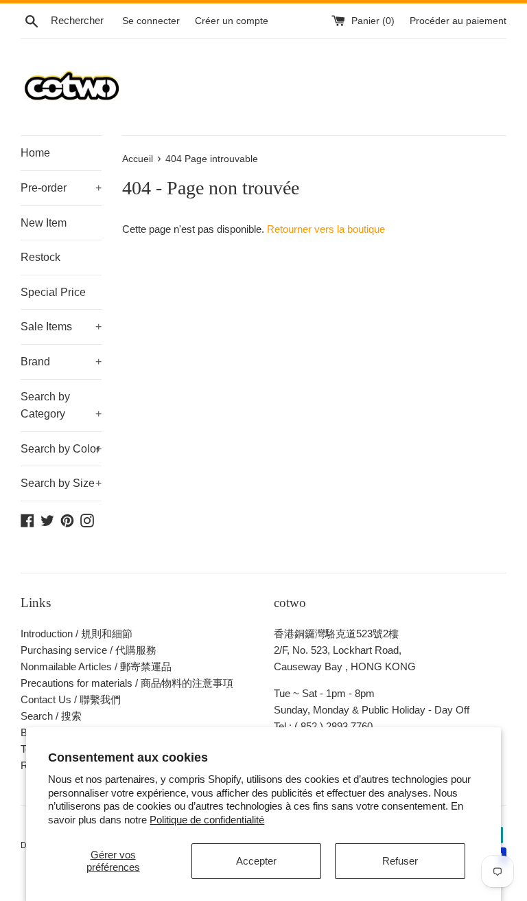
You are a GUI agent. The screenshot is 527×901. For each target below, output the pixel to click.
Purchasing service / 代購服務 (88, 650)
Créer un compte (231, 21)
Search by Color (61, 449)
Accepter (256, 861)
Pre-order (61, 188)
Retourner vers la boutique (326, 229)
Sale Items (61, 326)
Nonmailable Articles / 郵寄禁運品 (96, 666)
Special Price (53, 292)
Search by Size (61, 483)
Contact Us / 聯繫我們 (71, 699)
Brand (61, 361)
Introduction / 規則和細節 (76, 633)
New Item (44, 223)
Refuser (400, 861)
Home (35, 153)
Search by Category (61, 405)
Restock (40, 257)
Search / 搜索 (51, 716)
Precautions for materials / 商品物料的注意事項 (127, 683)
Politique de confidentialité (207, 819)
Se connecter (151, 21)
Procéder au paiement (458, 21)
